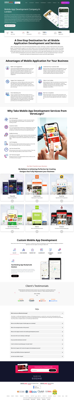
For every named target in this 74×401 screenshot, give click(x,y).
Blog (58, 2)
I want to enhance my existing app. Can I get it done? (21, 344)
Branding (38, 399)
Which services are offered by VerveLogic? (19, 313)
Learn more (15, 275)
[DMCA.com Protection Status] (54, 392)
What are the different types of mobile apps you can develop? (23, 323)
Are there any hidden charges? (17, 356)
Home (26, 2)
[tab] (14, 251)
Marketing (44, 399)
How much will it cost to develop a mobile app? (20, 335)
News (36, 396)
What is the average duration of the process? (20, 327)
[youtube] (39, 378)
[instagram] (41, 378)
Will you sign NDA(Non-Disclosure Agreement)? (20, 352)
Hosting (48, 399)
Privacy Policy (43, 397)
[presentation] (15, 293)
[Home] (8, 3)
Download (52, 370)
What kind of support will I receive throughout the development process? (25, 348)
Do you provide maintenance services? (18, 339)
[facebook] (33, 378)
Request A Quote (65, 2)
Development (33, 399)
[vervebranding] (47, 384)
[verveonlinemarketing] (29, 384)
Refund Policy (48, 397)
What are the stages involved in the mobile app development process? (25, 331)
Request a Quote (10, 25)
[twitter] (37, 378)
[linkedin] (35, 378)
